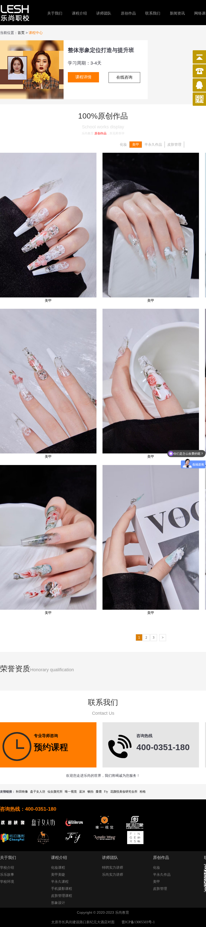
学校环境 (7, 882)
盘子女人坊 (37, 791)
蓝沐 (82, 791)
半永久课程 (60, 882)
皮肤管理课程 (61, 896)
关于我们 (54, 13)
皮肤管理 (174, 144)
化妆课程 (58, 867)
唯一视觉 (71, 791)
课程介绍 (79, 13)
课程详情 (83, 77)
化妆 (123, 144)
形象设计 (58, 903)
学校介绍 (7, 867)
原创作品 (128, 13)
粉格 (143, 791)
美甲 (135, 144)
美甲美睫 (58, 875)
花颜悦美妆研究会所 (123, 791)
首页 (21, 33)
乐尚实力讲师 (112, 875)
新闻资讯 (177, 13)
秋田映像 (22, 791)
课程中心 (36, 33)
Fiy (106, 791)
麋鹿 (99, 791)
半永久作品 (153, 144)
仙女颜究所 (55, 791)
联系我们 (152, 13)
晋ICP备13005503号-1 (138, 922)
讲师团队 (103, 13)
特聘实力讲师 (112, 867)
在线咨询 (124, 77)
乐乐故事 (7, 875)
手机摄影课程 (61, 889)
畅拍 (90, 791)
